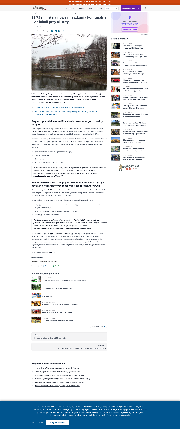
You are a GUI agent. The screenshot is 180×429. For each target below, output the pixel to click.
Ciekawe (81, 8)
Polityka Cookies (37, 422)
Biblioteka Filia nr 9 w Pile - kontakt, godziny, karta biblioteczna (57, 386)
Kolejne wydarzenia (97, 326)
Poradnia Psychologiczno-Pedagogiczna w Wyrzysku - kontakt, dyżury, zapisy (62, 379)
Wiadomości (43, 13)
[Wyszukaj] (117, 8)
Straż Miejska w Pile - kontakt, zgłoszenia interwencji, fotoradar (57, 368)
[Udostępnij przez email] (56, 31)
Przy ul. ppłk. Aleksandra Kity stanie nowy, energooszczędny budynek (60, 107)
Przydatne (70, 8)
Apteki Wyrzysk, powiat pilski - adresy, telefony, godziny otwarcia (58, 371)
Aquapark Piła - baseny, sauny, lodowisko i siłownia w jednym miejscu (59, 382)
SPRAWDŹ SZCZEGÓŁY (130, 29)
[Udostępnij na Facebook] (62, 31)
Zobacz (90, 8)
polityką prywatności (97, 415)
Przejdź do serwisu (58, 422)
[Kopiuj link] (52, 31)
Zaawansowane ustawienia (118, 415)
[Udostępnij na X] (59, 31)
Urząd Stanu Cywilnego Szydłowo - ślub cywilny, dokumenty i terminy (59, 375)
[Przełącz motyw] (145, 8)
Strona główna (35, 13)
